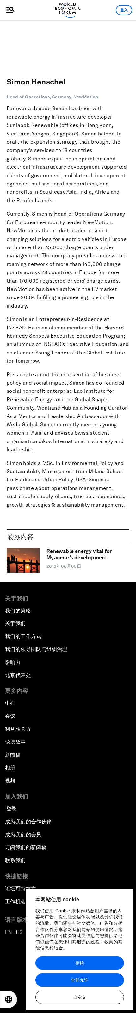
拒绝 (79, 963)
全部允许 (80, 980)
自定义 (79, 997)
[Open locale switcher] (8, 999)
